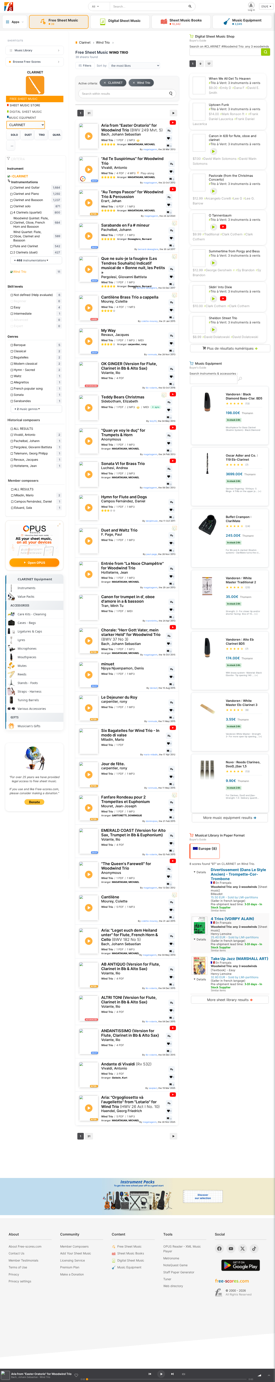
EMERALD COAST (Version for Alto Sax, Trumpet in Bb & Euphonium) (133, 834)
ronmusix (152, 354)
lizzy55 (153, 421)
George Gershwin (218, 270)
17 (209, 63)
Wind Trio (143, 82)
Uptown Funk (219, 105)
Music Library (23, 50)
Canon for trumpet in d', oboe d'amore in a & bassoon (128, 601)
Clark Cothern (231, 234)
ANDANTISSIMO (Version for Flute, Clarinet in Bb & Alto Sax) (130, 1035)
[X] (242, 1248)
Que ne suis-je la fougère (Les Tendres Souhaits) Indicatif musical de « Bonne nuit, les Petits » (133, 267)
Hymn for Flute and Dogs (124, 499)
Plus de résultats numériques (232, 348)
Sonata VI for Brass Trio (123, 465)
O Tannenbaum (220, 215)
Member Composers (74, 1246)
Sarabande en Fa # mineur (125, 227)
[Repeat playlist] (184, 1374)
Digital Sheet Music (130, 1260)
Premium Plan (69, 1267)
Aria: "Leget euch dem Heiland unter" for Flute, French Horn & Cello (129, 937)
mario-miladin (151, 754)
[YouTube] (230, 1248)
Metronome (171, 1258)
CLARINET (19, 176)
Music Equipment (129, 1267)
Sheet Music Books (130, 1253)
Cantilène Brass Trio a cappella (129, 299)
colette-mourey (149, 321)
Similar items (218, 910)
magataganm (150, 149)
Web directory (173, 1286)
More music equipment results (230, 817)
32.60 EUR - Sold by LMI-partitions (234, 977)
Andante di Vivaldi (126, 1066)
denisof (153, 688)
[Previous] (150, 1374)
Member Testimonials (23, 1260)
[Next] (172, 1374)
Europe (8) (207, 848)
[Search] (171, 93)
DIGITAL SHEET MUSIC (25, 111)
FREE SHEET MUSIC (23, 99)
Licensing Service (72, 1260)
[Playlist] (269, 1375)
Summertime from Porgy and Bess (234, 251)
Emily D (224, 88)
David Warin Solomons (219, 159)
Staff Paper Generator (178, 1272)
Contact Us (16, 1253)
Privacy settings (20, 1281)
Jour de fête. (114, 766)
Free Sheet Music (129, 1246)
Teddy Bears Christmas (122, 399)
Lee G (237, 198)
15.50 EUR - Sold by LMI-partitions (234, 897)
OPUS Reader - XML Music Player (182, 1249)
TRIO (42, 134)
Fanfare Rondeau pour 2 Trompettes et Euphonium (125, 801)
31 (88, 113)
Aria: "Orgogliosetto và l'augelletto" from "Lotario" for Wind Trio (130, 1104)
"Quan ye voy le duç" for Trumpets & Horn (123, 434)
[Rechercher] (190, 6)
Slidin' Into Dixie (220, 287)
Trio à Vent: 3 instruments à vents (234, 83)
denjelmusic (152, 521)
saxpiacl (153, 1088)
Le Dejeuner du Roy (119, 699)
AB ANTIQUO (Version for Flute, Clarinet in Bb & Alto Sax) (130, 968)
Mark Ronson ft (232, 114)
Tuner (167, 1279)
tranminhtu (151, 620)
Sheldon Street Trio (223, 318)
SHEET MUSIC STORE (24, 105)
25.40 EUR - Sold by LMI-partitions (235, 937)
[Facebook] (219, 1248)
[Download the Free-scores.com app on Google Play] (240, 1265)
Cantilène (114, 899)
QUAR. (57, 134)
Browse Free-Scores (27, 61)
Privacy (14, 1274)
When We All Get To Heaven (230, 79)
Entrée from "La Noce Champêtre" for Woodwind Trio (132, 567)
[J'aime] (76, 1375)
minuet (122, 666)
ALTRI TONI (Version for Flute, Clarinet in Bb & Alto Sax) (129, 1002)
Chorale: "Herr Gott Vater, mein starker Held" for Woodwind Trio (130, 637)
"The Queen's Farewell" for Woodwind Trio (126, 868)
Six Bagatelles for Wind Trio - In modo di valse (130, 735)
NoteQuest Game (175, 1265)
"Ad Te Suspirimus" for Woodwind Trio (132, 163)
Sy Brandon (245, 270)
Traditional (210, 234)
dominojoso (151, 821)
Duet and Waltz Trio (119, 532)
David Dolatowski (216, 337)
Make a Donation (72, 1274)
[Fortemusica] (218, 1292)
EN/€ (264, 6)
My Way (115, 332)
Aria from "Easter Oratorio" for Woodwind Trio (132, 129)
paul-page (151, 554)
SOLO (14, 134)
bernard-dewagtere (148, 249)
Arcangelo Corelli (218, 198)
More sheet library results (230, 1000)
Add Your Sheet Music (75, 1253)
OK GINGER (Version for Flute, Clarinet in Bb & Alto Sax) (129, 368)
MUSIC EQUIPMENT (22, 117)
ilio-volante (151, 387)
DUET (28, 134)
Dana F (238, 88)
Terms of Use (18, 1267)
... (12, 145)
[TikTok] (254, 1248)
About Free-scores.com (25, 1246)
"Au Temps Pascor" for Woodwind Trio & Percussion (132, 196)
